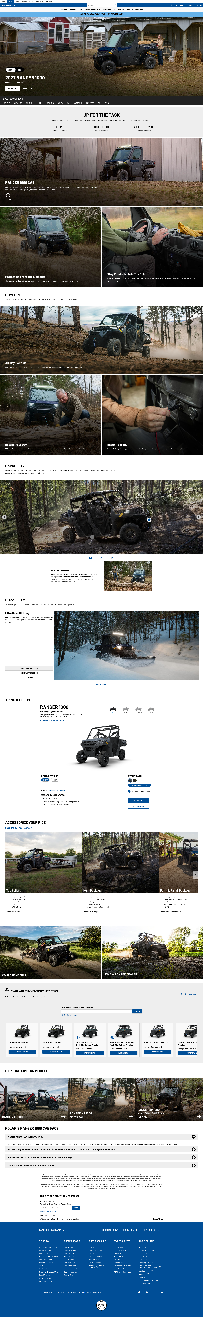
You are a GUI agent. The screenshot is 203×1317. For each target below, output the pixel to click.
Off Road (10, 2)
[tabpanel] (101, 757)
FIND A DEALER (77, 103)
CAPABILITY (18, 103)
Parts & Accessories (92, 9)
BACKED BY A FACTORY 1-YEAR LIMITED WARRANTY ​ (101, 14)
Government (49, 2)
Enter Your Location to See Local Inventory (77, 1007)
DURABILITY (29, 103)
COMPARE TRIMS (63, 103)
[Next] (195, 875)
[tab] (113, 711)
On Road (24, 2)
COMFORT (7, 103)
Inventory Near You (22, 1052)
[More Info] (24, 82)
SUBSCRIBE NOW (110, 1230)
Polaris (3, 2)
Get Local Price (138, 806)
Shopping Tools (76, 9)
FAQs (99, 103)
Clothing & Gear (109, 9)
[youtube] (162, 1292)
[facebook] (139, 1292)
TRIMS (39, 103)
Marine (31, 2)
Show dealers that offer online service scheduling (60, 1219)
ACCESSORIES (50, 103)
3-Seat (45, 780)
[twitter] (154, 1292)
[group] (43, 873)
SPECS (107, 103)
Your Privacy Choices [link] (75, 1292)
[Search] (115, 5)
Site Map (56, 1292)
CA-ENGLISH (150, 1230)
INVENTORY (90, 103)
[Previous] (7, 875)
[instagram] (147, 1292)
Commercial (39, 2)
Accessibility (97, 1292)
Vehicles (64, 9)
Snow (17, 2)
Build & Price (12, 88)
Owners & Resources (135, 9)
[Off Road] (9, 5)
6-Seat (54, 780)
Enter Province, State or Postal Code (55, 1204)
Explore (121, 9)
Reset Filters (158, 1219)
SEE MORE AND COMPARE (57, 790)
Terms (89, 1292)
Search (137, 1011)
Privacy (63, 1292)
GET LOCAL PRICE (29, 88)
